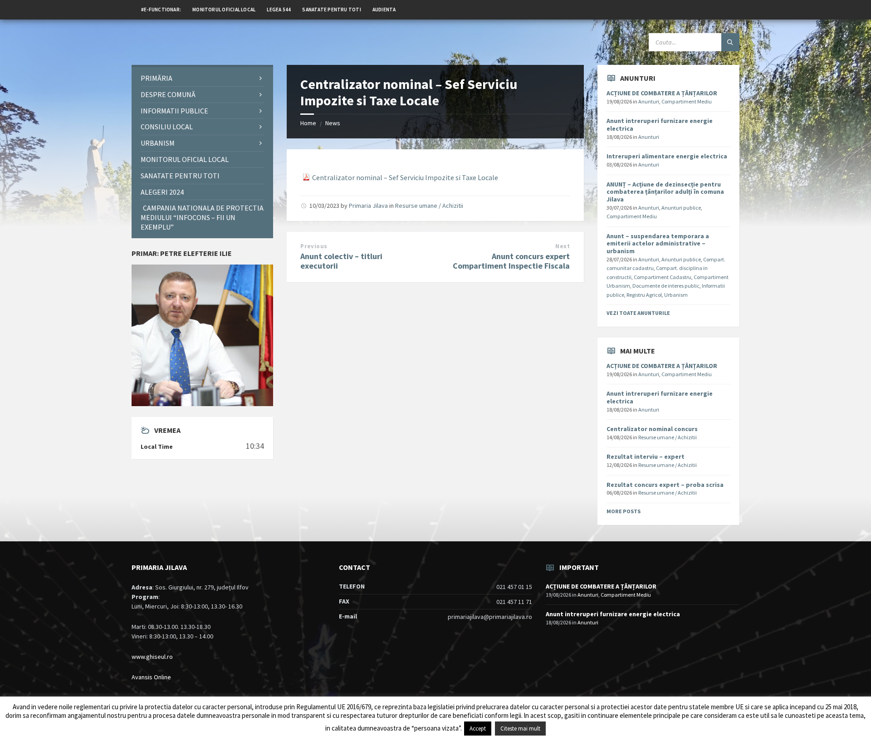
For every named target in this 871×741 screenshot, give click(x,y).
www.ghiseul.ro (152, 657)
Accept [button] (478, 728)
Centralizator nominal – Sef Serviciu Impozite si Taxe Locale (405, 177)
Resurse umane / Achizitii (429, 205)
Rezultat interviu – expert (646, 456)
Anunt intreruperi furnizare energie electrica (660, 124)
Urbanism (676, 294)
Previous (313, 246)
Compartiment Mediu (686, 101)
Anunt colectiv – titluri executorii (341, 261)
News (332, 123)
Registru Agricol (644, 294)
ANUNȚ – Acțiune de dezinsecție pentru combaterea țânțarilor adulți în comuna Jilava (665, 192)
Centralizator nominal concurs (652, 429)
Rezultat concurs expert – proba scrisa (665, 485)
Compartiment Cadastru (662, 277)
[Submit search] (730, 42)
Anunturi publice (681, 207)
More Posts (624, 511)
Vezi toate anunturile (638, 312)
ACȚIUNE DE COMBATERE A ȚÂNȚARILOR (662, 93)
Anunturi (648, 101)
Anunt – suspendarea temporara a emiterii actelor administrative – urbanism (658, 243)
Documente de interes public (666, 285)
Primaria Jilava (368, 205)
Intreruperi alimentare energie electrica (667, 156)
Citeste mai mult (520, 728)
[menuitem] (161, 9)
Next (562, 246)
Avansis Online (151, 677)
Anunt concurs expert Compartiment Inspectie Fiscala (511, 261)
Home (308, 123)
